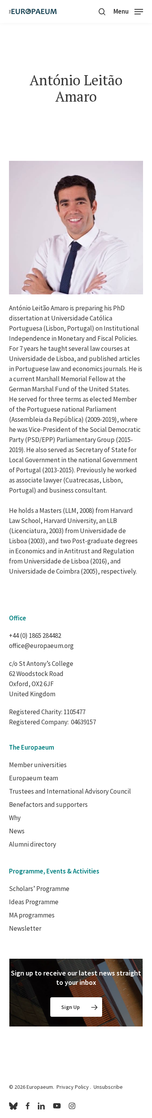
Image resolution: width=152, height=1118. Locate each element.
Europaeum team (33, 778)
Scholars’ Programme (39, 888)
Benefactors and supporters (48, 804)
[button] (128, 10)
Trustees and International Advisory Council (70, 791)
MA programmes (32, 915)
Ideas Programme (33, 902)
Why (15, 817)
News (17, 831)
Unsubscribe (108, 1086)
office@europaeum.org (41, 645)
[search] (102, 11)
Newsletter (25, 928)
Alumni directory (32, 844)
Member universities (38, 765)
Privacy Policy (73, 1086)
